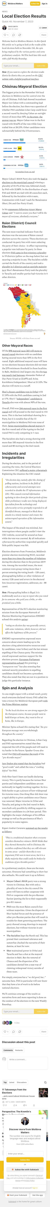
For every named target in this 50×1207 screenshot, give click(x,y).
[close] (43, 1118)
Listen (44, 28)
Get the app (37, 1195)
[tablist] (13, 1050)
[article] (25, 1097)
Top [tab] (5, 1082)
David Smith (13, 26)
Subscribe (35, 3)
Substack (12, 1201)
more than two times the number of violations (24, 558)
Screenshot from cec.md (25, 171)
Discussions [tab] (22, 1082)
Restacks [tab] (19, 1050)
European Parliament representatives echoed (21, 661)
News (4, 11)
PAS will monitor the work (25, 754)
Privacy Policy (29, 1180)
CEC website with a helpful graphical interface (22, 77)
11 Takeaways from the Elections (14, 1091)
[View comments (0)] (13, 35)
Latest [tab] (11, 1082)
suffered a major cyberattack (33, 470)
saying (24, 619)
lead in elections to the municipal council (24, 180)
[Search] (45, 1082)
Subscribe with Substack (27, 1169)
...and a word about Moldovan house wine (18, 1097)
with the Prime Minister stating (25, 702)
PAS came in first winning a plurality (28, 252)
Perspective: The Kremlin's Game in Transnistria (16, 1113)
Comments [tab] (8, 1050)
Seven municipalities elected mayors (25, 426)
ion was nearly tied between (24, 373)
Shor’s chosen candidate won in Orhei (20, 392)
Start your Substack (18, 1195)
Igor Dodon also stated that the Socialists (21, 763)
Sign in (44, 3)
